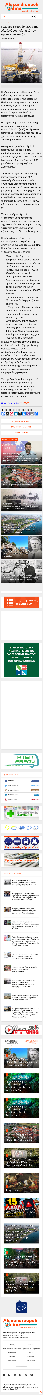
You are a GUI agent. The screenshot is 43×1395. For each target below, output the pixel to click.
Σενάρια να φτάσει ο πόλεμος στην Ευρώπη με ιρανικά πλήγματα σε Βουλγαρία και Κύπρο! (25, 998)
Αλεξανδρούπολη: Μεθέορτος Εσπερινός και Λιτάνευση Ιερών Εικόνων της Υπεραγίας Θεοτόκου (24, 911)
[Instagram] (20, 1375)
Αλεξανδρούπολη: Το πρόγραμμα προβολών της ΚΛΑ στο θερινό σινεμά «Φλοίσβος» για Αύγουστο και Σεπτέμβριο (19, 1084)
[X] (9, 1375)
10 (7, 1274)
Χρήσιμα (12, 1356)
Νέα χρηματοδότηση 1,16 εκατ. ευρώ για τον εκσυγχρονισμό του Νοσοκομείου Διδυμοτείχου (25, 956)
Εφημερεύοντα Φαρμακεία (12, 1348)
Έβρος (9, 23)
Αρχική (3, 23)
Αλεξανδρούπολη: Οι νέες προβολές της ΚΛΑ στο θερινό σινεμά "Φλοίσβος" (19, 1162)
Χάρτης (30, 1352)
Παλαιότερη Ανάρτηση (21, 427)
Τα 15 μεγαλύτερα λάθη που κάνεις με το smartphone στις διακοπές (21, 1212)
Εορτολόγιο (12, 1352)
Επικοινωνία (31, 1360)
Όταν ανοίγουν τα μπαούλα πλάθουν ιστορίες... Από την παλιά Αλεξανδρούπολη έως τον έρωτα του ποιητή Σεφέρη (20, 577)
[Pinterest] (26, 1375)
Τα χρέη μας (12, 1190)
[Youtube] (31, 1375)
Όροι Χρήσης (12, 1360)
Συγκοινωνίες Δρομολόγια (31, 1348)
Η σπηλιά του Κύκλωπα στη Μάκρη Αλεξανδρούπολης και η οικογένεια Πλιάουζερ (17, 553)
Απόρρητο (30, 1356)
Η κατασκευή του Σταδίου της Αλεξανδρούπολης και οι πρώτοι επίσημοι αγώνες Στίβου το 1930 (24, 883)
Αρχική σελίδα (21, 433)
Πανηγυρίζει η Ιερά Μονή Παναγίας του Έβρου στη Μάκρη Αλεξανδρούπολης (19, 483)
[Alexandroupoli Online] (21, 11)
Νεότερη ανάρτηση (21, 421)
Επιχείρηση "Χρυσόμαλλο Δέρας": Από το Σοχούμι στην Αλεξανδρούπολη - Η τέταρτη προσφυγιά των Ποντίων (21, 506)
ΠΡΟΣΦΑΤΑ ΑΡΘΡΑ (13, 873)
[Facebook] (4, 1375)
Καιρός (30, 1345)
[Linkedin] (15, 1375)
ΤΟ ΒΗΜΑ (24, 403)
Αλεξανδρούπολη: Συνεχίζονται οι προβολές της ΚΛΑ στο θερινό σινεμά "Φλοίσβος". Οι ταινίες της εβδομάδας (20, 1284)
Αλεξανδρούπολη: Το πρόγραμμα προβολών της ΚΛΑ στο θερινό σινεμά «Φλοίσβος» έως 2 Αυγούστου (19, 1109)
